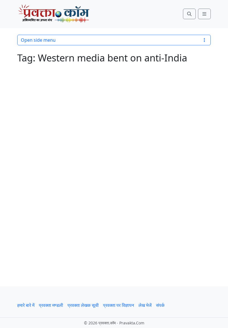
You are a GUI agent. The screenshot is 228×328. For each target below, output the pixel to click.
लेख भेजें (145, 305)
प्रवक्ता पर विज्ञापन (118, 305)
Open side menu (38, 40)
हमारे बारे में (25, 305)
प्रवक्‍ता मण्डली (51, 305)
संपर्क (160, 305)
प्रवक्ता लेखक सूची (83, 305)
